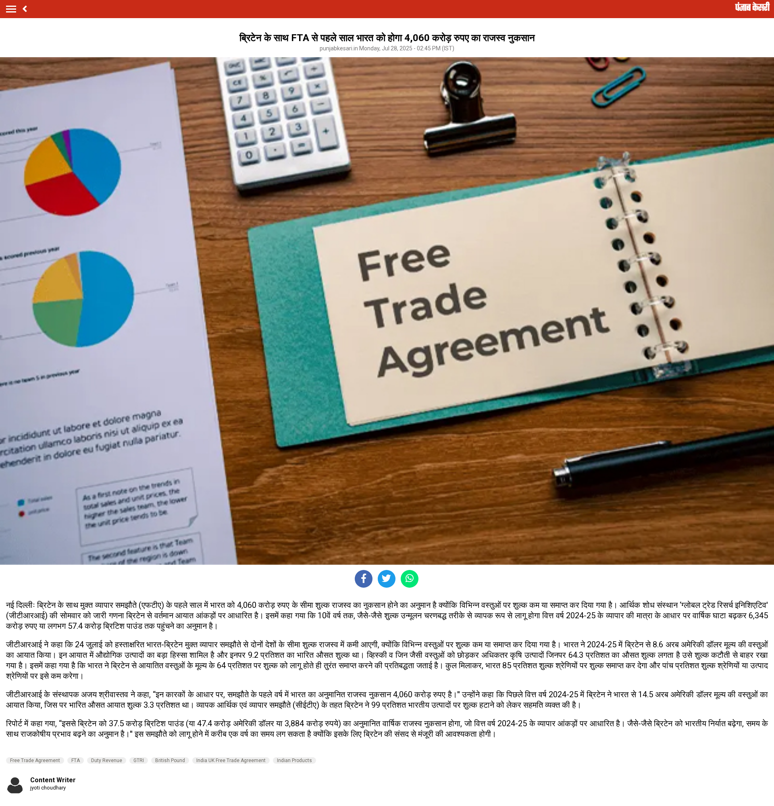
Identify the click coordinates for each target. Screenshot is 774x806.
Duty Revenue (106, 760)
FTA (75, 760)
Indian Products (294, 760)
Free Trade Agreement (35, 760)
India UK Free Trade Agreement (231, 760)
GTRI (138, 760)
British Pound (170, 760)
